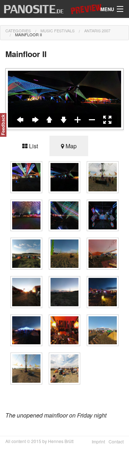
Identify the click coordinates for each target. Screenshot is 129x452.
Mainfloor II (28, 34)
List (33, 146)
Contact (116, 441)
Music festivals (57, 30)
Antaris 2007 (97, 30)
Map (70, 146)
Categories (18, 30)
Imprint (98, 441)
